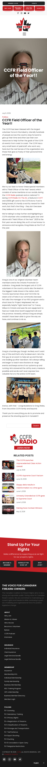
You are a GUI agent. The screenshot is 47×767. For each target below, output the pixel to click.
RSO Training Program (12, 688)
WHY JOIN (7, 8)
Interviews (8, 637)
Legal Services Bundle (12, 656)
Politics (23, 64)
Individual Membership (12, 678)
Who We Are (9, 623)
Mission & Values (10, 619)
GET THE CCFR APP (29, 8)
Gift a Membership (11, 692)
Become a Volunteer (12, 626)
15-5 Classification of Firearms (15, 725)
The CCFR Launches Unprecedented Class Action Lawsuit (28, 463)
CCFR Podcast (9, 634)
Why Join (7, 616)
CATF (40, 198)
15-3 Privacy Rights (11, 718)
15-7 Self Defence (11, 732)
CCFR (19, 752)
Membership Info (10, 674)
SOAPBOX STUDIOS (11, 754)
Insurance (8, 645)
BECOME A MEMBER (18, 8)
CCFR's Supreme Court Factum (29, 475)
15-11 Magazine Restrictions (14, 746)
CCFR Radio (10, 195)
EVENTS (34, 3)
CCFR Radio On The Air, (18, 198)
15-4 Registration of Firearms (15, 721)
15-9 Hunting (9, 739)
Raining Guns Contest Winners (29, 508)
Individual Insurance (11, 648)
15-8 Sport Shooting (11, 735)
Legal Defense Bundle (12, 659)
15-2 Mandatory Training (13, 714)
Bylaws (6, 630)
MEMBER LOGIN (13, 3)
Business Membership (12, 685)
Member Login (9, 699)
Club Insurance (10, 652)
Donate (39, 8)
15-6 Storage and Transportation (16, 728)
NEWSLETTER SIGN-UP (23, 564)
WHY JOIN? (39, 564)
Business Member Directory (14, 696)
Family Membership (11, 681)
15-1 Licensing (9, 710)
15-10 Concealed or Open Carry (16, 743)
